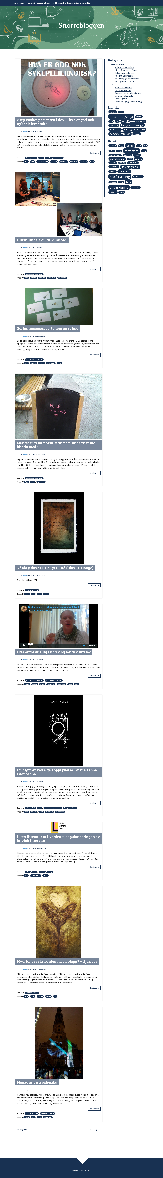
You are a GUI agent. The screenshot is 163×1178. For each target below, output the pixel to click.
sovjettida (124, 171)
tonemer (41, 363)
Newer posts (95, 1129)
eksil (117, 121)
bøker (26, 812)
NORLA (45, 875)
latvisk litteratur (35, 875)
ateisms (121, 112)
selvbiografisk (60, 812)
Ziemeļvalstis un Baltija (47, 1113)
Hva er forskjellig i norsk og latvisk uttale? (54, 652)
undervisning (62, 278)
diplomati (139, 116)
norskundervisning (42, 161)
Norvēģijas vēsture (134, 129)
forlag (41, 812)
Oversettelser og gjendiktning (53, 808)
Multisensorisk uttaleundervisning (66, 3)
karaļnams (114, 125)
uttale (92, 161)
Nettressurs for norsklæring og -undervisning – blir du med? (58, 445)
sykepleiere (84, 161)
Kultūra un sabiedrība (124, 67)
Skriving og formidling (46, 872)
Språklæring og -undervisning (54, 158)
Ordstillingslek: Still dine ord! (42, 240)
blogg (26, 482)
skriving (48, 996)
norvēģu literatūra (120, 133)
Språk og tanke (121, 98)
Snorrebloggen (19, 3)
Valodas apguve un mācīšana (53, 680)
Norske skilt (85, 3)
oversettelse (49, 812)
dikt (33, 594)
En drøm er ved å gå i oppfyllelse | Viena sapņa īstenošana (57, 772)
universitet (135, 187)
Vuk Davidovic (85, 1171)
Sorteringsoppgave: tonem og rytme (47, 328)
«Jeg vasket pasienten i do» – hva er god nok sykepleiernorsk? (56, 121)
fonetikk (34, 684)
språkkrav (54, 161)
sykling (121, 182)
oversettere (114, 167)
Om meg (39, 3)
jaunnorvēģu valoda (137, 121)
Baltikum (113, 146)
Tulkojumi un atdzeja (32, 590)
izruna (42, 684)
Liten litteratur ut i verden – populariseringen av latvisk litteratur (58, 838)
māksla (46, 594)
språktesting (73, 161)
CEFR (26, 161)
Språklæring (63, 161)
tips (55, 996)
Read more (94, 153)
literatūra (115, 129)
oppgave (33, 278)
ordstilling (42, 278)
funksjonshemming (115, 155)
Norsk (41, 158)
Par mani (31, 3)
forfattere (33, 812)
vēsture (137, 134)
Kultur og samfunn (31, 158)
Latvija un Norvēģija (132, 125)
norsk (32, 161)
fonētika (27, 684)
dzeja (39, 1117)
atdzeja (27, 594)
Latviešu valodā (30, 808)
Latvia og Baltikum (31, 872)
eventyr (119, 151)
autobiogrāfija (121, 116)
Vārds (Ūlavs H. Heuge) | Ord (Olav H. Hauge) (55, 567)
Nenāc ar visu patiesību (37, 1082)
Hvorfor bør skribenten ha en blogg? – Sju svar (57, 961)
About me (47, 3)
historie (137, 155)
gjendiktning (47, 1117)
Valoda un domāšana (124, 75)
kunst (39, 594)
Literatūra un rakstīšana (126, 70)
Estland (112, 151)
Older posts (22, 1129)
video (76, 684)
